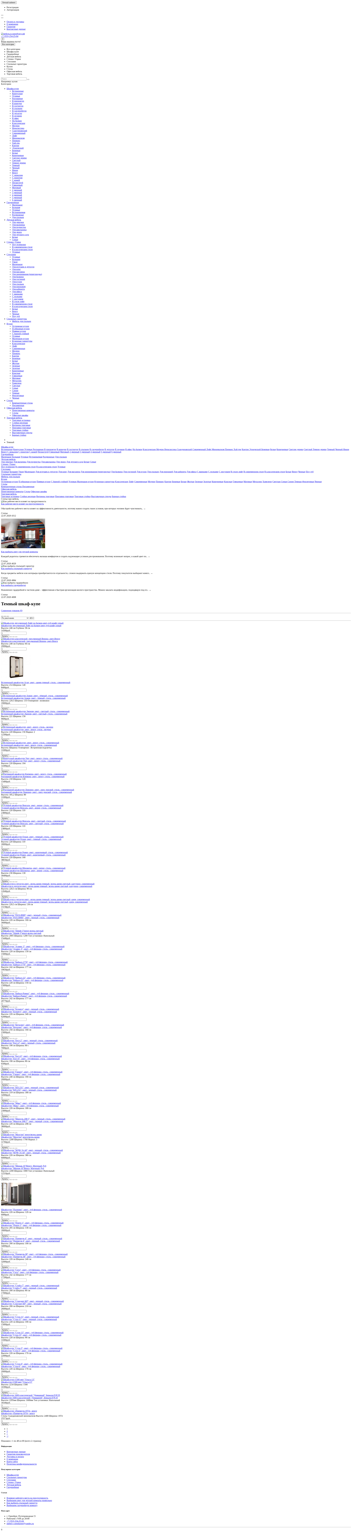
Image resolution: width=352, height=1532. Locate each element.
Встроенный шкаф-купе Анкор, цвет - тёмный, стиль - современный (33, 698)
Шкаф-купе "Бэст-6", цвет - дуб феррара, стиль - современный (30, 1058)
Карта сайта (12, 1461)
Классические (18, 123)
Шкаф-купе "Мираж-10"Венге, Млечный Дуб (22, 1168)
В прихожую (18, 101)
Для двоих (17, 232)
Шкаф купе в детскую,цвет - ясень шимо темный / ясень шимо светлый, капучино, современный (46, 886)
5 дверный (17, 197)
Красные (16, 373)
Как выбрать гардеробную (13, 585)
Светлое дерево (19, 158)
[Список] (5, 616)
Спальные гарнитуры (17, 319)
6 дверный (17, 200)
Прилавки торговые (21, 428)
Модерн (16, 126)
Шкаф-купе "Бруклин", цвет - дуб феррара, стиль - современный (31, 1027)
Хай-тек (16, 143)
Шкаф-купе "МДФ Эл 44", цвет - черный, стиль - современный (31, 1153)
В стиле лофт (18, 301)
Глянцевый (17, 185)
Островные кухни (20, 326)
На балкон (17, 121)
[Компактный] (8, 616)
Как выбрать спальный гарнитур (16, 568)
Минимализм (18, 138)
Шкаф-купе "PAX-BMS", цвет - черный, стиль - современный (30, 917)
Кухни (10, 324)
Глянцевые (17, 376)
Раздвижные (18, 215)
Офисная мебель (14, 408)
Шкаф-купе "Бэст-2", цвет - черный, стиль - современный (28, 1043)
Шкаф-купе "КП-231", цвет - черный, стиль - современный (29, 1090)
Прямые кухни (19, 331)
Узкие (15, 262)
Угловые (16, 96)
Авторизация (13, 10)
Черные (15, 314)
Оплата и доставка (15, 21)
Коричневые (18, 155)
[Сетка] (2, 616)
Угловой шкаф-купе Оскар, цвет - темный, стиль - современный (31, 839)
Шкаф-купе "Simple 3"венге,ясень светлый (21, 933)
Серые (15, 239)
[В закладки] (13, 636)
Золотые (16, 368)
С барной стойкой (20, 333)
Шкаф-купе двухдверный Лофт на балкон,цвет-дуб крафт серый (31, 625)
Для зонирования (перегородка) (27, 274)
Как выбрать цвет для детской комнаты (19, 552)
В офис (15, 118)
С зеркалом (17, 175)
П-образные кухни (21, 329)
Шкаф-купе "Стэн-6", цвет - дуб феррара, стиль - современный (30, 1366)
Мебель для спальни (21, 321)
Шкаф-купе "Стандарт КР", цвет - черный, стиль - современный (31, 1304)
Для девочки (18, 222)
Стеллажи (11, 254)
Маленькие (17, 205)
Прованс (16, 140)
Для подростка (19, 227)
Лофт (14, 135)
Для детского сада (20, 234)
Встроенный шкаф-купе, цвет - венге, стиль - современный (29, 745)
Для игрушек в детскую (23, 267)
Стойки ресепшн (20, 423)
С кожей (16, 180)
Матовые (16, 378)
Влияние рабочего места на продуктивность (27, 1498)
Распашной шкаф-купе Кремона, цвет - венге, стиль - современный (32, 776)
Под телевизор (19, 244)
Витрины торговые (21, 425)
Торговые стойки (20, 430)
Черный (16, 168)
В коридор (17, 103)
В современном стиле (22, 247)
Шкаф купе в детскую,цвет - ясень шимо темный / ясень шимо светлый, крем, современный (44, 902)
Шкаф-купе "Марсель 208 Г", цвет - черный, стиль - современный (32, 1121)
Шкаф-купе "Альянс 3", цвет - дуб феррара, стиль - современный (31, 949)
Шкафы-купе (13, 88)
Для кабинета (18, 289)
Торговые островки (21, 420)
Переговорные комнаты (23, 410)
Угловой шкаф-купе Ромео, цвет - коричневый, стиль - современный (33, 855)
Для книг (16, 269)
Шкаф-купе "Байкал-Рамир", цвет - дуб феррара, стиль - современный (34, 996)
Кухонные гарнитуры (22, 341)
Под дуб (16, 316)
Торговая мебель (14, 418)
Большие (16, 259)
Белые (15, 153)
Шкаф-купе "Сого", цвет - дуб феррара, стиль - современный (29, 1272)
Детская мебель (14, 220)
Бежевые (16, 150)
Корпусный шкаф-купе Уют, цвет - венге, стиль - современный (30, 761)
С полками (17, 296)
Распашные (17, 98)
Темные (15, 393)
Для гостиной (18, 279)
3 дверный (17, 192)
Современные (18, 348)
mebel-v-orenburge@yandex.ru (20, 1523)
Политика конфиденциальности (22, 1464)
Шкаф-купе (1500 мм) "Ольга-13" (16, 1382)
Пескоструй (17, 182)
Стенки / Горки (14, 242)
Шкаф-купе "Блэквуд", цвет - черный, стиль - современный (29, 1011)
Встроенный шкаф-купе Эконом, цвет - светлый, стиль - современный (34, 714)
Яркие (15, 170)
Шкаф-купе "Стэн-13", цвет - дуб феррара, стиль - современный (31, 1335)
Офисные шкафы (20, 415)
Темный (16, 165)
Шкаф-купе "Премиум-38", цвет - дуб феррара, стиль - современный (33, 1256)
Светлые (16, 385)
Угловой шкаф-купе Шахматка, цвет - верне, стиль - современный (32, 870)
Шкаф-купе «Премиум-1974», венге (18, 1413)
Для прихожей (19, 286)
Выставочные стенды (22, 432)
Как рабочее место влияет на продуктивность (22, 504)
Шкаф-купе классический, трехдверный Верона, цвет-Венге (29, 641)
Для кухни (17, 281)
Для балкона (18, 277)
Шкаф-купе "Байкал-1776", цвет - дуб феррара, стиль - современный (33, 964)
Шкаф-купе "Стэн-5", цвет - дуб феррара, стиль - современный (30, 1351)
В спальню (17, 108)
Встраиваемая (18, 212)
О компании (12, 24)
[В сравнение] (16, 636)
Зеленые (16, 366)
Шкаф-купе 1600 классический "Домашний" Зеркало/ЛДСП (29, 1398)
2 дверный (17, 190)
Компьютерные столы (22, 403)
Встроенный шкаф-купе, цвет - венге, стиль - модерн (26, 729)
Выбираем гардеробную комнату (22, 1505)
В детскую (17, 113)
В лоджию (17, 116)
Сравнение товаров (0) (11, 610)
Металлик (16, 380)
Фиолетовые (18, 395)
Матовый (16, 187)
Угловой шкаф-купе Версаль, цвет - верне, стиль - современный (31, 808)
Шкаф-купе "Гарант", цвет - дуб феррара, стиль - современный (30, 1074)
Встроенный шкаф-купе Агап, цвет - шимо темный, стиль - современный (35, 682)
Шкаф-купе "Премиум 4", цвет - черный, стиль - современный (30, 1241)
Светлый (16, 160)
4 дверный (17, 195)
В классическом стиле (22, 249)
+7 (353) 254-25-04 (9, 36)
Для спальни (18, 217)
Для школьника (19, 230)
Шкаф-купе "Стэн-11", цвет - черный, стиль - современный (29, 1319)
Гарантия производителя (18, 1454)
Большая (16, 207)
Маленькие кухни (20, 338)
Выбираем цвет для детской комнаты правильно (29, 1500)
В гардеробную (19, 111)
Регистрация (12, 7)
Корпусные (17, 93)
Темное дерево (19, 163)
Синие (15, 390)
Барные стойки (19, 435)
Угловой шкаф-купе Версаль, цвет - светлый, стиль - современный (32, 823)
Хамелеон (16, 383)
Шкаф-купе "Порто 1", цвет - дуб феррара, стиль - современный (31, 1225)
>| (7, 1436)
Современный (18, 133)
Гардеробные (13, 202)
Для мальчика (18, 225)
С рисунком (17, 299)
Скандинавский (19, 131)
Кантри (15, 145)
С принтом (17, 178)
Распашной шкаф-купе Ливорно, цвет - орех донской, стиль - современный (36, 792)
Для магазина (18, 272)
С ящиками (17, 294)
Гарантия (11, 26)
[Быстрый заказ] (11, 636)
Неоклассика (18, 128)
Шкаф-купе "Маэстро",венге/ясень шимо (20, 1137)
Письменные (18, 405)
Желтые (15, 363)
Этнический (18, 148)
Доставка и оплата (15, 1456)
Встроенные (18, 91)
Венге (15, 173)
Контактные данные (16, 29)
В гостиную (17, 106)
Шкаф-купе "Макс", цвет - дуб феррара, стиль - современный (30, 1106)
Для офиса (17, 291)
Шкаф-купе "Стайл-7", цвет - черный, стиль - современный (29, 1288)
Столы (10, 400)
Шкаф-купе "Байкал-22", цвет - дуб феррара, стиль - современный (32, 980)
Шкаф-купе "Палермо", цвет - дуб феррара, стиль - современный (31, 1209)
